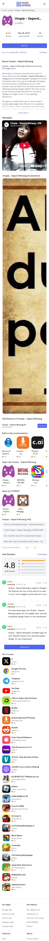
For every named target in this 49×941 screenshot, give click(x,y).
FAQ (3, 939)
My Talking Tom (33, 910)
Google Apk (7, 910)
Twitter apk (7, 918)
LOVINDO (19, 23)
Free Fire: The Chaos (35, 918)
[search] (44, 4)
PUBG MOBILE (32, 922)
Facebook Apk (8, 914)
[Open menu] (3, 3)
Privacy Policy (32, 939)
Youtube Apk (7, 926)
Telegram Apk (8, 922)
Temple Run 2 (32, 914)
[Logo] (23, 4)
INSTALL (24, 46)
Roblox (30, 926)
